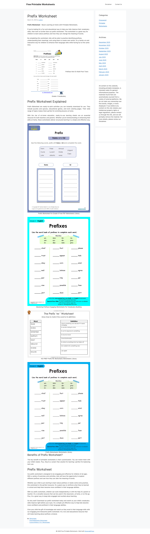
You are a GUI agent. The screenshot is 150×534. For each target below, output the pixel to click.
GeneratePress (89, 531)
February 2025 (104, 72)
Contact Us (118, 4)
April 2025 (102, 66)
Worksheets (32, 518)
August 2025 (103, 54)
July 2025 (102, 57)
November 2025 (104, 45)
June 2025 (102, 60)
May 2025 (102, 63)
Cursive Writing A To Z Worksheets (39, 522)
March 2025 (103, 69)
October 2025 (104, 48)
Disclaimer (108, 4)
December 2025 (104, 42)
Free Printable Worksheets (40, 4)
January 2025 (103, 75)
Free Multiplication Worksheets (38, 520)
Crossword (102, 20)
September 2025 (105, 51)
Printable (102, 23)
